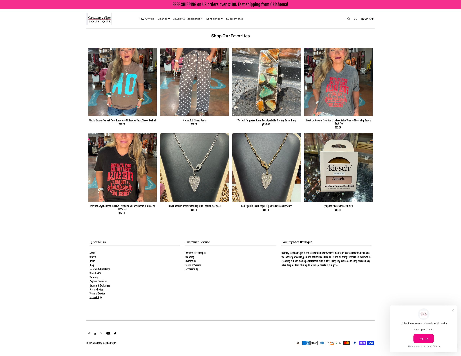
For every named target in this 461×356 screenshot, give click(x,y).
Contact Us (190, 261)
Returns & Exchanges (99, 285)
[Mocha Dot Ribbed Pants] (194, 82)
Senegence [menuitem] (213, 18)
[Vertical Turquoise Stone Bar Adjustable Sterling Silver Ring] (266, 82)
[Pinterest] (101, 334)
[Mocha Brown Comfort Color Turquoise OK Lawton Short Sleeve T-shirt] (122, 82)
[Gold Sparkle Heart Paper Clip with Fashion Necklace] (266, 167)
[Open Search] (348, 18)
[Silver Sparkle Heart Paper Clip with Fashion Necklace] (194, 167)
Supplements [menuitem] (234, 18)
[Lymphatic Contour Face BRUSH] (338, 167)
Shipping (93, 277)
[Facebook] (89, 334)
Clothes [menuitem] (162, 18)
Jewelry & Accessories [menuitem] (186, 18)
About (92, 253)
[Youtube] (108, 334)
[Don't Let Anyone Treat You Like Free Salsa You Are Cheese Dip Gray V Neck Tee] (338, 82)
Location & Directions (99, 269)
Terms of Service (97, 293)
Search (92, 257)
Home (92, 261)
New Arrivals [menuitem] (146, 18)
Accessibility (95, 297)
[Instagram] (95, 334)
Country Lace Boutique (292, 253)
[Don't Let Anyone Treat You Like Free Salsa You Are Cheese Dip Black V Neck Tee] (122, 167)
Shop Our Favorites (230, 35)
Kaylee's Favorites (98, 281)
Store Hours (95, 273)
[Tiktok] (115, 334)
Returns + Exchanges (195, 253)
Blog (91, 265)
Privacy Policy (96, 289)
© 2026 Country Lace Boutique (101, 343)
